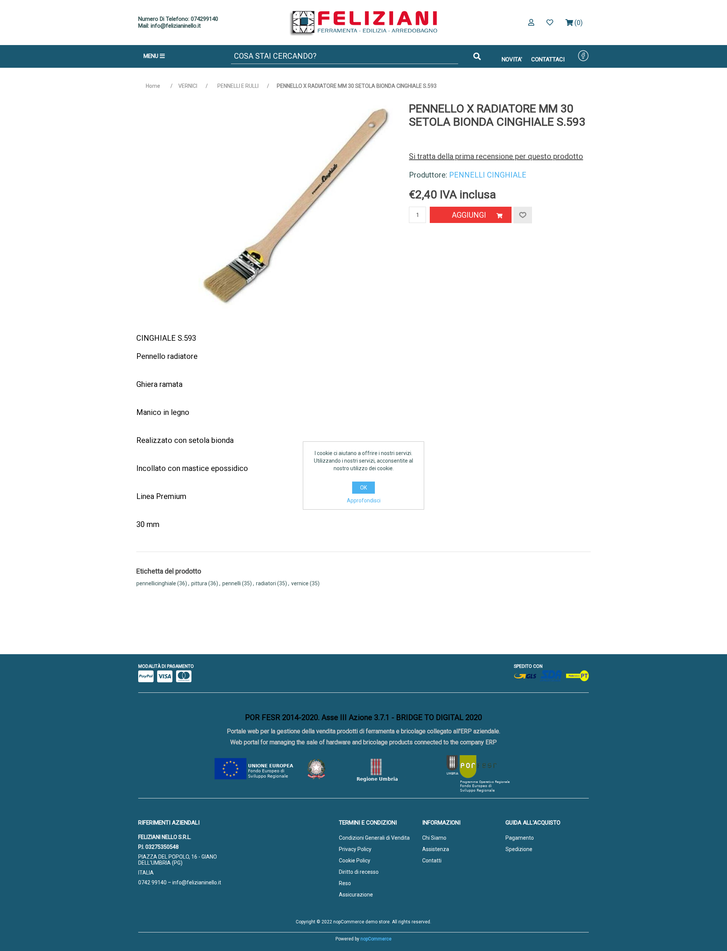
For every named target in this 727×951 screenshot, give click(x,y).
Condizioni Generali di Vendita (374, 838)
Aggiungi (469, 215)
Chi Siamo (434, 838)
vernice (300, 583)
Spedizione (518, 849)
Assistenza (435, 849)
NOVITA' (512, 59)
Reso (345, 883)
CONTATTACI (548, 59)
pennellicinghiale (156, 583)
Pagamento (519, 838)
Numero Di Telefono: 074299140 (178, 19)
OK (363, 488)
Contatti (432, 860)
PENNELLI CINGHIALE (487, 174)
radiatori (266, 583)
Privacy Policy (355, 849)
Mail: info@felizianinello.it (169, 25)
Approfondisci (364, 500)
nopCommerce (376, 939)
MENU (152, 56)
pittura (199, 583)
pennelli (231, 583)
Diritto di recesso (359, 872)
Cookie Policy (354, 860)
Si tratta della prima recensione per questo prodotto (496, 156)
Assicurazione (356, 895)
